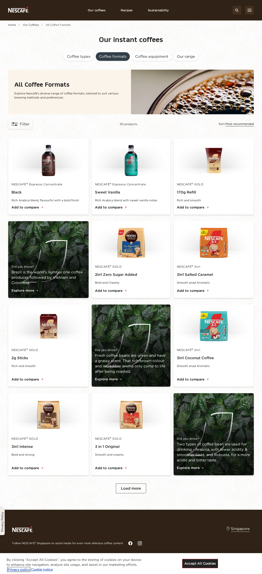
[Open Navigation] (249, 10)
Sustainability (158, 10)
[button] (79, 56)
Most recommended (240, 124)
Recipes (127, 10)
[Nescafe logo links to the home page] (22, 529)
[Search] (237, 10)
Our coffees (97, 10)
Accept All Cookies (200, 563)
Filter (24, 124)
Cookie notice (42, 569)
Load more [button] (131, 488)
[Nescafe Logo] (18, 10)
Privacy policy (19, 569)
